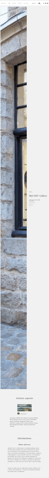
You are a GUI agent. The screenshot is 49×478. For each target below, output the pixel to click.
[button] (4, 3)
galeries (20, 3)
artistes (14, 3)
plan (31, 204)
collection (25, 3)
